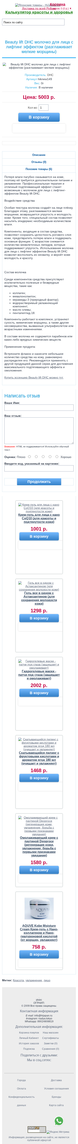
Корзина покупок (29, 1032)
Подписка (29, 1048)
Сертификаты (50, 1038)
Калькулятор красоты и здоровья (39, 12)
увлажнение (34, 980)
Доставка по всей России (39, 8)
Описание (38, 154)
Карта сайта (56, 1105)
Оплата (21, 1088)
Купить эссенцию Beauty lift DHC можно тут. (33, 377)
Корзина (57, 4)
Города (21, 1080)
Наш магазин (50, 1032)
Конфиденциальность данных (22, 1101)
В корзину (39, 536)
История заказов (29, 1043)
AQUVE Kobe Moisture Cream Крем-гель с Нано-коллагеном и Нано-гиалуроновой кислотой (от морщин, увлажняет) (39, 933)
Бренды (56, 1097)
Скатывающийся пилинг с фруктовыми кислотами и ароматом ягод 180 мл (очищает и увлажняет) (39, 758)
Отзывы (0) (38, 162)
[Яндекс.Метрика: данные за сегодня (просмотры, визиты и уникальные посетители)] (58, 1132)
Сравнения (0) (50, 1048)
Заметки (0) (50, 1043)
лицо (47, 980)
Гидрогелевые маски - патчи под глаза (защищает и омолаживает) (39, 674)
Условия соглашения (56, 1088)
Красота (18, 980)
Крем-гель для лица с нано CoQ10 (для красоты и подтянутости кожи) (39, 518)
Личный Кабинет (29, 1038)
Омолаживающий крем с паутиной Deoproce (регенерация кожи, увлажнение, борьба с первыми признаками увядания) (39, 846)
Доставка (56, 1080)
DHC (50, 75)
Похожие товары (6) (39, 169)
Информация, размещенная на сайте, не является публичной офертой (39, 1139)
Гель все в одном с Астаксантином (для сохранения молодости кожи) (39, 598)
